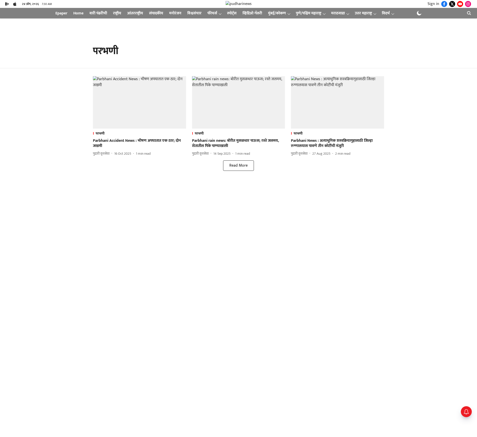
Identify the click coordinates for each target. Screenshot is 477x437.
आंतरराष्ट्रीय (135, 13)
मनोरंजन (175, 13)
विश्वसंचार (194, 13)
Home (78, 13)
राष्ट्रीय (117, 13)
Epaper (61, 13)
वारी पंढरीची (98, 13)
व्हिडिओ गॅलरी (252, 13)
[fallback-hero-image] (139, 102)
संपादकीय (156, 13)
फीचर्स (212, 13)
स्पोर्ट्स (232, 13)
